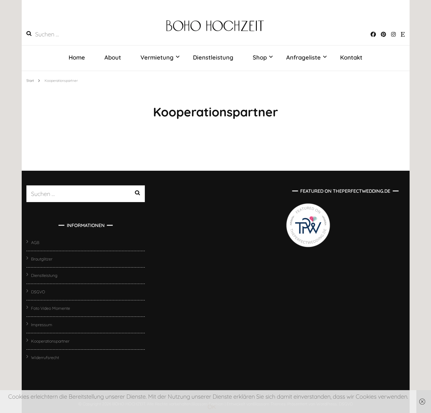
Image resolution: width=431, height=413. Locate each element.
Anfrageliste (303, 57)
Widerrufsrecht (45, 357)
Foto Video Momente (50, 308)
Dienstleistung (213, 57)
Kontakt (351, 57)
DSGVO (38, 291)
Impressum (41, 324)
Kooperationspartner (50, 341)
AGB (35, 242)
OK (212, 406)
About (112, 57)
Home (77, 57)
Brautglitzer (41, 259)
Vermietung (157, 57)
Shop (260, 57)
